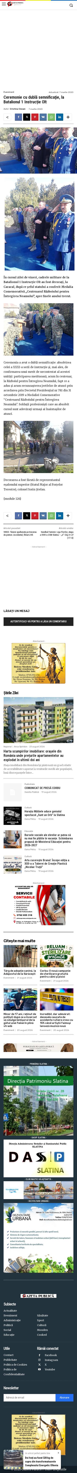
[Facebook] (18, 117)
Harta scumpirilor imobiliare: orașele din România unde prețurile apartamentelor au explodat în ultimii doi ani (33, 755)
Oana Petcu (30, 819)
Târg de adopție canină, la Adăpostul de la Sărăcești (20, 972)
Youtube (50, 1369)
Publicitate (30, 784)
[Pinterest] (34, 117)
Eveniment (9, 92)
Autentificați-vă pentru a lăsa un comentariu (38, 621)
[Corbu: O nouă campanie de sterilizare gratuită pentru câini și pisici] (57, 956)
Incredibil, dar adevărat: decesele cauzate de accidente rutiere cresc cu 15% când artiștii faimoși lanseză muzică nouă (56, 1020)
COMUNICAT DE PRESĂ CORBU (42, 788)
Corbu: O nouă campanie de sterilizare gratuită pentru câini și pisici (55, 973)
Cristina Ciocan (17, 109)
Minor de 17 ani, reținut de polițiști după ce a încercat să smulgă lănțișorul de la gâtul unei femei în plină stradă (20, 1020)
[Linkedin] (59, 117)
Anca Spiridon (20, 747)
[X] (26, 117)
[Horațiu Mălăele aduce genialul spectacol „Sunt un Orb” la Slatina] (13, 816)
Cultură (28, 808)
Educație (29, 831)
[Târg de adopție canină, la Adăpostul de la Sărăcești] (20, 956)
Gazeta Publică (32, 792)
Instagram (51, 1360)
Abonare (64, 1397)
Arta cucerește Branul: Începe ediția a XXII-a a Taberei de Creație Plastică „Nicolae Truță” (47, 864)
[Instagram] (39, 1360)
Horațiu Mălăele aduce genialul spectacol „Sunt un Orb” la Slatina (45, 813)
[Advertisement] (38, 49)
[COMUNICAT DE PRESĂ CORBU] (13, 792)
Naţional (8, 747)
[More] (68, 117)
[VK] (43, 117)
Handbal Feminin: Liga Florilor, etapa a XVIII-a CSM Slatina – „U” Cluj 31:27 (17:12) (56, 535)
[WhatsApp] (51, 117)
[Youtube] (39, 1369)
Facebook (51, 1355)
